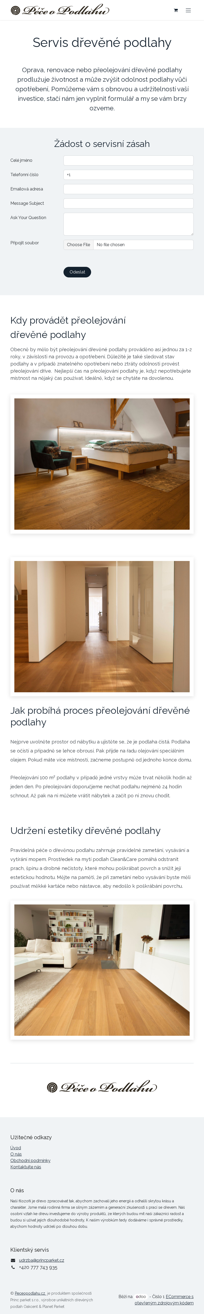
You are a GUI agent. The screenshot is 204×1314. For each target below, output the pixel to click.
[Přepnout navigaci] (188, 10)
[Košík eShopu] (175, 10)
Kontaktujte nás (25, 1166)
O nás (16, 1154)
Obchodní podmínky (30, 1160)
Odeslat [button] (77, 272)
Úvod (15, 1147)
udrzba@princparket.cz (41, 1260)
